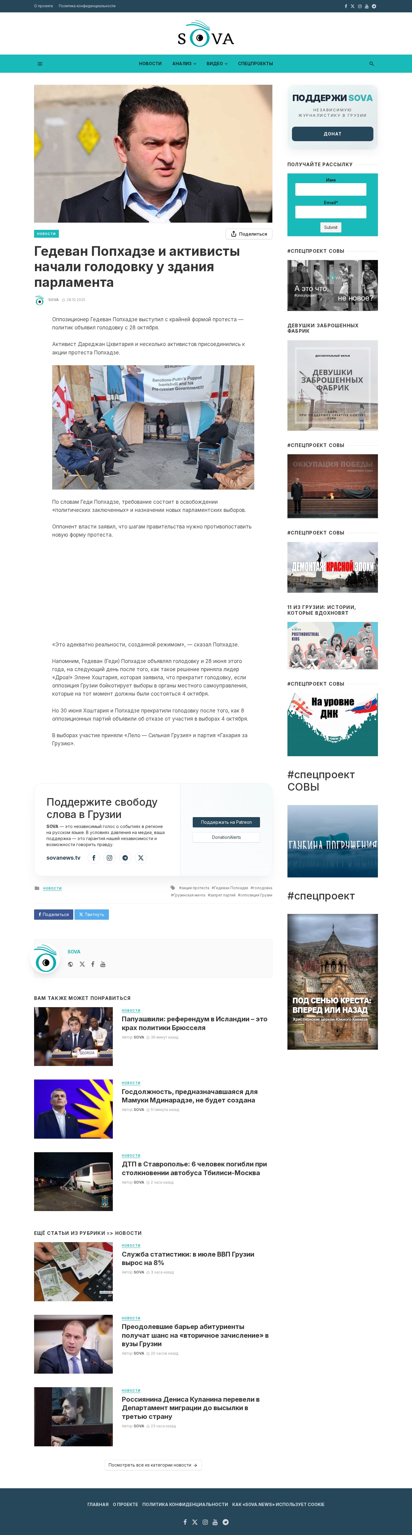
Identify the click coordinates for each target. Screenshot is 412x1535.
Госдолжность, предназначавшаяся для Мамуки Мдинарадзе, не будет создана (190, 1096)
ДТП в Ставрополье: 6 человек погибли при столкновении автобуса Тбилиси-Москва (194, 1168)
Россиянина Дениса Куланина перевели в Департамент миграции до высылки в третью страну (191, 1407)
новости (150, 63)
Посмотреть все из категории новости (150, 1464)
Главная (98, 1504)
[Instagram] (109, 858)
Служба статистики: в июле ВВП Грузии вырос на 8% (188, 1258)
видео (215, 63)
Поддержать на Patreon (226, 822)
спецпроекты (255, 63)
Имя (331, 179)
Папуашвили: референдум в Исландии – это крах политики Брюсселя (195, 1023)
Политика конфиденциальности (87, 6)
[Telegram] (125, 858)
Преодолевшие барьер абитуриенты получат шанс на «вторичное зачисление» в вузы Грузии (195, 1335)
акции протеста (195, 888)
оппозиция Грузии (256, 895)
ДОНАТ (333, 133)
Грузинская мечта (189, 895)
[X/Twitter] (141, 858)
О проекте (43, 6)
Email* (331, 202)
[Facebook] (94, 858)
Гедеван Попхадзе (231, 888)
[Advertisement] (153, 590)
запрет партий (223, 895)
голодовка (262, 888)
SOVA (53, 299)
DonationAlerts (226, 837)
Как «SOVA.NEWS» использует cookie (278, 1504)
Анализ (182, 63)
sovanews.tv (63, 858)
